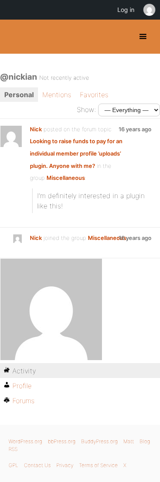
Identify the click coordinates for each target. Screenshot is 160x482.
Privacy (64, 465)
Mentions (56, 94)
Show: (86, 109)
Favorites (94, 94)
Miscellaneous (66, 177)
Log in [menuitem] (125, 9)
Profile (22, 385)
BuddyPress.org (14, 37)
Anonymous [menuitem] (149, 10)
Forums (23, 400)
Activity (24, 371)
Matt (128, 441)
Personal (19, 94)
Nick (36, 129)
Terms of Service (98, 465)
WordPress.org (25, 441)
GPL (13, 465)
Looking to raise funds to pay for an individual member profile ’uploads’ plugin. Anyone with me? (76, 153)
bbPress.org (62, 441)
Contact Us (37, 465)
